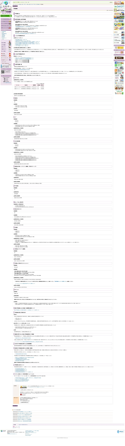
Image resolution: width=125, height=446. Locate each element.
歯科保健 (3, 36)
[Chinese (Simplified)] (7, 13)
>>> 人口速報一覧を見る (7, 82)
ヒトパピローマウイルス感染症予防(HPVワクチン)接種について (25, 283)
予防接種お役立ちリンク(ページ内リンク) (21, 44)
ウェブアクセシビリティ (29, 434)
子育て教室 (3, 35)
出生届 (3, 32)
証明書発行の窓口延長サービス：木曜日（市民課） (32, 430)
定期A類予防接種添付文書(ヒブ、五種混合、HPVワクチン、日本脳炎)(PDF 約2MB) (28, 377)
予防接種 (3, 34)
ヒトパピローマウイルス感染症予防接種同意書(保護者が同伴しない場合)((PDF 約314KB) (29, 341)
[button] (121, 432)
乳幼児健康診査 (4, 33)
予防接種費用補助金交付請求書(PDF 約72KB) (22, 359)
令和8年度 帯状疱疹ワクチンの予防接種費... (25, 419)
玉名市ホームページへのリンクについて (31, 432)
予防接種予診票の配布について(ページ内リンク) (22, 40)
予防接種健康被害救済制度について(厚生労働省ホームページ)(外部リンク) (26, 26)
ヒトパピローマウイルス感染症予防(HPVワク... (25, 414)
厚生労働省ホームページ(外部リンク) (60, 281)
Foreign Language (28, 435)
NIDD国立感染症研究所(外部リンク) (20, 370)
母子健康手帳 (4, 31)
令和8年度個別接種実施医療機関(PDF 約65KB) (22, 69)
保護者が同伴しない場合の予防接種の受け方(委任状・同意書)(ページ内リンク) (27, 41)
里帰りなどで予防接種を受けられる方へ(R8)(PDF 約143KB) (24, 357)
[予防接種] (37, 4)
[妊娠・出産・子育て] (32, 4)
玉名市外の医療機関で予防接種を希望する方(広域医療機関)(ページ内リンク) (27, 42)
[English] (5, 13)
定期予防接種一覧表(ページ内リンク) (21, 39)
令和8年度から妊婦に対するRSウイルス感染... (25, 416)
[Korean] (9, 13)
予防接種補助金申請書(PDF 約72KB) (21, 358)
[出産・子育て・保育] (25, 4)
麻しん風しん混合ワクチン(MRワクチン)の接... (25, 413)
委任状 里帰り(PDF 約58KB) (19, 360)
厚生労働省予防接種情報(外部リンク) (21, 369)
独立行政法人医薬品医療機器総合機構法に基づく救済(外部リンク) (25, 33)
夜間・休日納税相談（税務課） (30, 431)
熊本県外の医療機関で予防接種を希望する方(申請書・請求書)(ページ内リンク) (27, 43)
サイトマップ (27, 433)
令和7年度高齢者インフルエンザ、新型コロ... (25, 411)
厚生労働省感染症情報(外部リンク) (20, 368)
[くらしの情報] (18, 4)
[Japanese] (3, 13)
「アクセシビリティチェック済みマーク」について (36, 387)
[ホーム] (14, 4)
